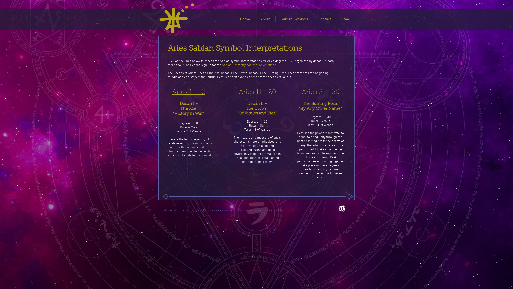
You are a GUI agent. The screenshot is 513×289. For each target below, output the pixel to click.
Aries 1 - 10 (188, 92)
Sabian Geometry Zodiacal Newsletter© (249, 65)
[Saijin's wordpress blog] (342, 208)
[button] (265, 19)
